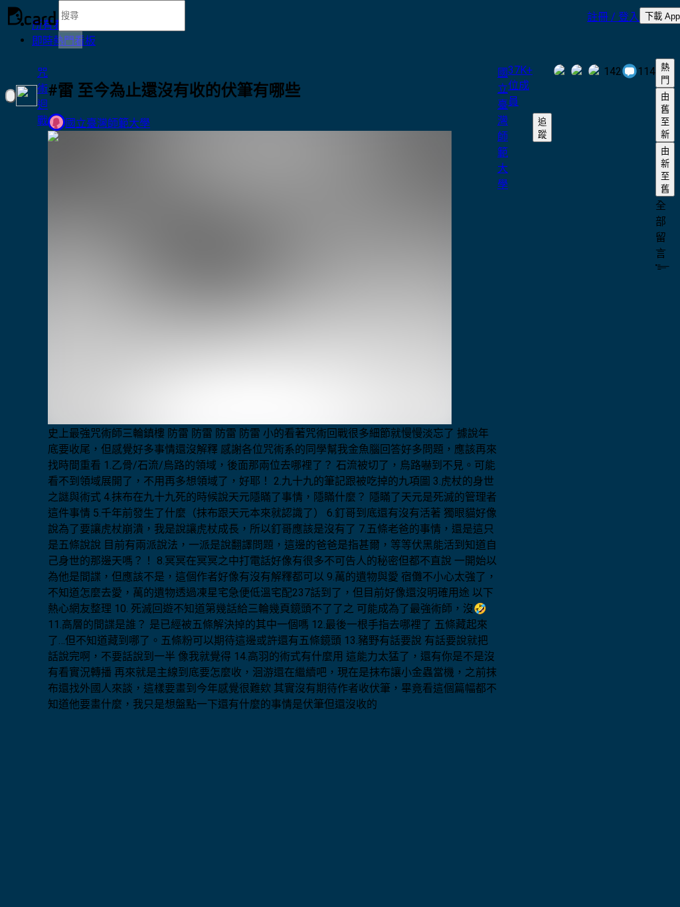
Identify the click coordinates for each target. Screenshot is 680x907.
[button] (613, 16)
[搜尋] (70, 39)
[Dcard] (31, 16)
